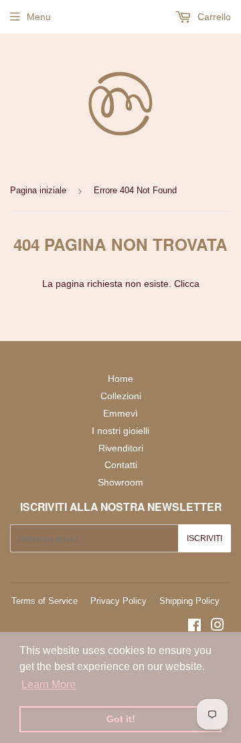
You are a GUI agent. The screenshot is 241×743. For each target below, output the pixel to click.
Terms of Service (44, 601)
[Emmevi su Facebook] (194, 626)
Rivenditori (120, 448)
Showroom (120, 482)
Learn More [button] (48, 684)
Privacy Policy (118, 601)
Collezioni (120, 396)
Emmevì (120, 413)
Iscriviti (204, 538)
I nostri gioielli (120, 430)
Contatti (120, 464)
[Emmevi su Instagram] (217, 626)
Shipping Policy (189, 601)
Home (120, 378)
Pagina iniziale (38, 190)
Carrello (213, 16)
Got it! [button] (120, 719)
